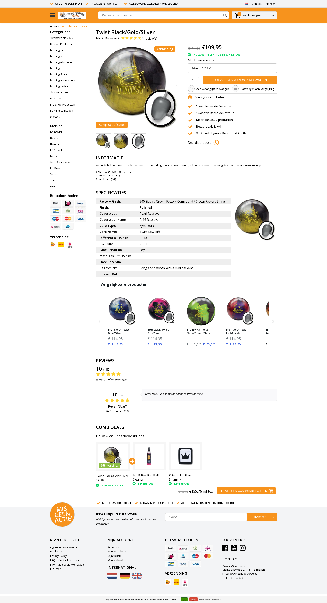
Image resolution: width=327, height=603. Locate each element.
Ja (184, 599)
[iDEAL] (68, 203)
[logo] (76, 15)
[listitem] (122, 321)
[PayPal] (80, 203)
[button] (100, 321)
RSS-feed (55, 569)
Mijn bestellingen (117, 551)
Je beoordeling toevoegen (112, 379)
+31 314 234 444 (232, 578)
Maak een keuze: (201, 60)
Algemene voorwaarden (64, 547)
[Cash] (68, 210)
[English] (137, 577)
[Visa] (80, 218)
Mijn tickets (114, 556)
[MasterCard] (68, 218)
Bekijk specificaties (112, 125)
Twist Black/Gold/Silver (74, 26)
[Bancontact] (55, 210)
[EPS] (80, 210)
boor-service (180, 165)
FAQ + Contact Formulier (65, 560)
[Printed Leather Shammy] (185, 456)
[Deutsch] (125, 577)
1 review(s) (149, 38)
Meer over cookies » (210, 599)
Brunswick (112, 38)
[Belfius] (55, 226)
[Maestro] (55, 218)
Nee (193, 599)
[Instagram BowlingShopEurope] (243, 549)
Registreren (114, 547)
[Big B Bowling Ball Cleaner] (149, 456)
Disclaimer (56, 551)
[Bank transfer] (55, 203)
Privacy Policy (58, 556)
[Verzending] (53, 244)
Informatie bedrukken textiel (67, 564)
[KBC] (68, 226)
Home (54, 26)
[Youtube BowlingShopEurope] (234, 549)
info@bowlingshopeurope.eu (239, 573)
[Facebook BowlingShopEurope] (225, 549)
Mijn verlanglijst (117, 560)
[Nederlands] (246, 3)
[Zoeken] (225, 15)
